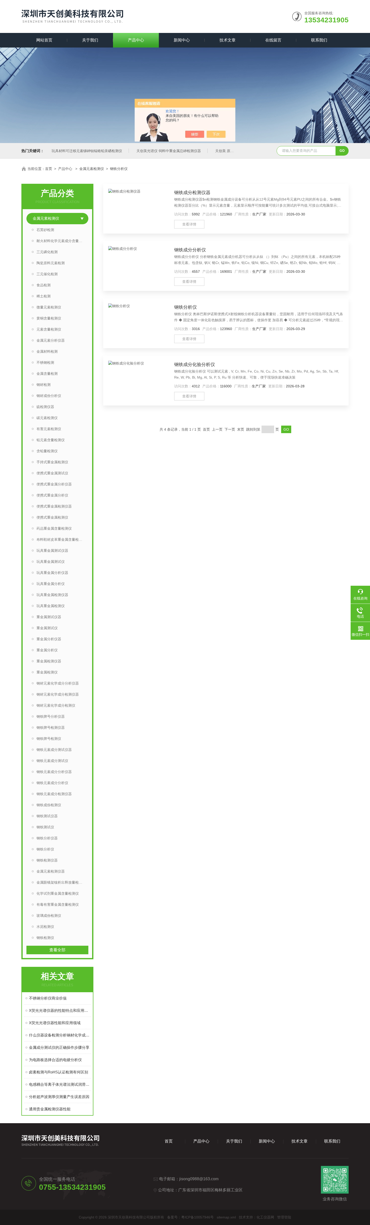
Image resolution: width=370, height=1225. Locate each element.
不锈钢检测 (45, 362)
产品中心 (136, 40)
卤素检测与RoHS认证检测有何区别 (58, 1072)
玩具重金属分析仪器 (52, 573)
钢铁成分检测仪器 (192, 192)
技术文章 (227, 40)
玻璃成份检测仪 (48, 916)
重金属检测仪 (47, 672)
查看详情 (189, 224)
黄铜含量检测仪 (48, 318)
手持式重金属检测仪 (52, 462)
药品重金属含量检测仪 (54, 528)
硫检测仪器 (45, 407)
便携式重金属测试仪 (52, 473)
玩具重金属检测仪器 (52, 595)
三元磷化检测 (47, 252)
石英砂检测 (45, 230)
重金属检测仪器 (48, 661)
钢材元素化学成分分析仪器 (57, 683)
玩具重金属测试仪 (50, 562)
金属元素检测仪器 (50, 871)
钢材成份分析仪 (48, 396)
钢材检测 (43, 385)
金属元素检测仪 (91, 169)
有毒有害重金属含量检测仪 (57, 904)
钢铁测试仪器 (47, 816)
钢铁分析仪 (119, 169)
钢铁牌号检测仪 (48, 739)
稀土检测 (43, 296)
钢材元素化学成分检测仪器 (57, 694)
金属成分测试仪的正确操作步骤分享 (59, 1047)
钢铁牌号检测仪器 (50, 727)
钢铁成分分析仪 (190, 249)
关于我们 (90, 40)
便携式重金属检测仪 (52, 517)
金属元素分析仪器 (50, 340)
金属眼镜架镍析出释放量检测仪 (61, 882)
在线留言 (273, 40)
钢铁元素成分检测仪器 (54, 794)
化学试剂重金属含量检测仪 (57, 893)
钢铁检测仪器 (47, 860)
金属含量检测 (47, 374)
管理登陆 (284, 1217)
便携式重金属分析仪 (52, 495)
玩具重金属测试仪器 (52, 551)
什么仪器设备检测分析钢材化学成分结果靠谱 (60, 1035)
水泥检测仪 (45, 927)
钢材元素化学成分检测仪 (55, 705)
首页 (48, 169)
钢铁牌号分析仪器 (50, 716)
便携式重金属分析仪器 (54, 484)
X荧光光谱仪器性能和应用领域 (55, 1023)
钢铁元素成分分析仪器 (54, 772)
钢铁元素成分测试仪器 (54, 750)
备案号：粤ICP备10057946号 (190, 1217)
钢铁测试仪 (45, 827)
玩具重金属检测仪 (50, 606)
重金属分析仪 (47, 650)
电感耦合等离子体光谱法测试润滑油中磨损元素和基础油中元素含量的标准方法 (60, 1084)
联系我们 (319, 40)
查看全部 (57, 950)
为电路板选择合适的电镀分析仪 (55, 1060)
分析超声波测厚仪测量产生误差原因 (59, 1097)
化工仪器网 (265, 1217)
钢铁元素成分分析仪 (52, 783)
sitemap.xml (226, 1217)
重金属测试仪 (47, 628)
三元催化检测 (47, 274)
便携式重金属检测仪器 (54, 506)
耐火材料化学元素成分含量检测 (61, 241)
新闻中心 (182, 40)
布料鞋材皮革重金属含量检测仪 (61, 539)
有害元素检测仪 (48, 429)
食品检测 (43, 285)
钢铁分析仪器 (47, 838)
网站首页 (44, 40)
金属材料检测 (47, 351)
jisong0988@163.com (198, 1179)
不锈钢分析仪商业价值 (48, 998)
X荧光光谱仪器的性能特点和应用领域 (60, 1010)
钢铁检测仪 (45, 938)
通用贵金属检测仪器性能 (49, 1109)
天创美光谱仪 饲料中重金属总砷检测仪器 (168, 151)
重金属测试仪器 (48, 617)
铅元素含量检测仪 (50, 440)
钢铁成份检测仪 (48, 805)
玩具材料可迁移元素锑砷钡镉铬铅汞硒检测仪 (87, 151)
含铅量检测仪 (47, 451)
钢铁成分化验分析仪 (194, 364)
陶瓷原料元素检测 (50, 263)
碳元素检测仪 (47, 418)
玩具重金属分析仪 (50, 584)
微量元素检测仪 (48, 307)
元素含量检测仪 (48, 329)
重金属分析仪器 (48, 639)
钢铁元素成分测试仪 (52, 761)
